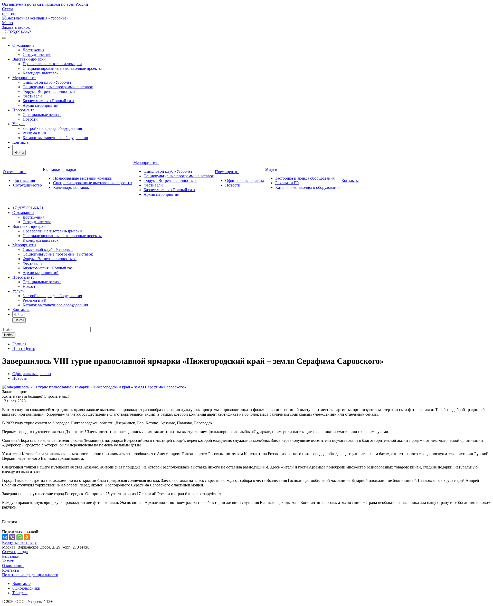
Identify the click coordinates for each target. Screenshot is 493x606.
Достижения (33, 50)
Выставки (11, 556)
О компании (23, 45)
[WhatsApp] (19, 537)
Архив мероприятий (41, 105)
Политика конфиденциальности (30, 575)
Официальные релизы (42, 114)
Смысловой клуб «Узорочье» (48, 82)
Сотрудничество (37, 54)
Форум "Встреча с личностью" (50, 91)
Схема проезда (9, 11)
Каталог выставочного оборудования (55, 137)
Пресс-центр (23, 110)
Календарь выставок (41, 73)
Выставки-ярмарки (29, 59)
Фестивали (32, 96)
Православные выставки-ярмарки (52, 64)
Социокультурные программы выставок (58, 87)
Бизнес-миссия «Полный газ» (48, 101)
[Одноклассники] (27, 537)
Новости (30, 119)
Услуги (18, 124)
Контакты (21, 142)
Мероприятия (24, 77)
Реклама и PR (34, 133)
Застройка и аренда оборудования (52, 128)
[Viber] (12, 537)
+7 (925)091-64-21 (17, 32)
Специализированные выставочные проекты (62, 68)
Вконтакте (21, 583)
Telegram (19, 593)
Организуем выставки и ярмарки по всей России (45, 4)
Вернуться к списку (19, 542)
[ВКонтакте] (5, 537)
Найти (19, 153)
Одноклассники (26, 588)
